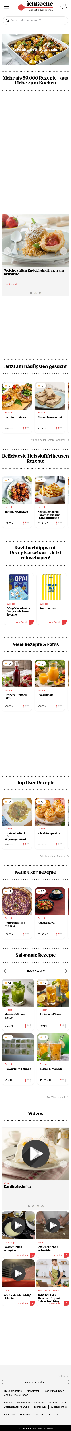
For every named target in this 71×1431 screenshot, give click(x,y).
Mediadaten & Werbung (30, 1402)
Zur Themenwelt (56, 1097)
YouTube (39, 1414)
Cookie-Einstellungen (16, 1395)
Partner (52, 1402)
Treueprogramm (13, 1390)
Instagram (54, 1414)
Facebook (9, 1414)
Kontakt (8, 1402)
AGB (63, 1402)
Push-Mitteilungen (53, 1390)
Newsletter (33, 1390)
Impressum (39, 1406)
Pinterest (25, 1414)
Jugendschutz (59, 1406)
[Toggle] (63, 6)
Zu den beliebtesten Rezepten (48, 439)
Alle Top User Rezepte (53, 855)
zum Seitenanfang (35, 1382)
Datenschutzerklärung (16, 1406)
